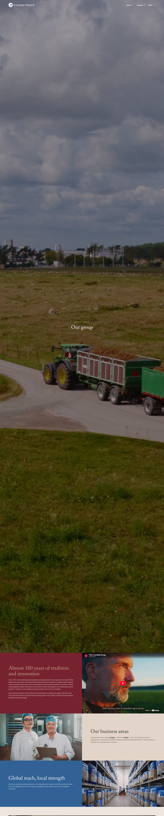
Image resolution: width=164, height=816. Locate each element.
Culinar (126, 737)
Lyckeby (112, 737)
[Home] (21, 5)
